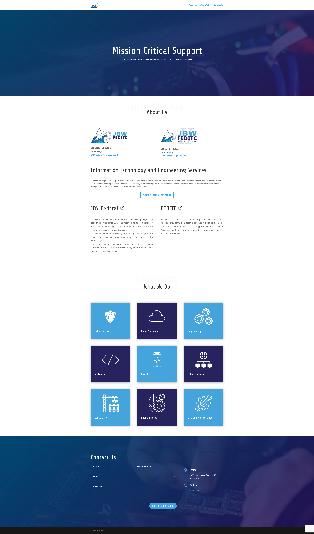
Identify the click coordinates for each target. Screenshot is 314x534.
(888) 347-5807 (196, 490)
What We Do (205, 5)
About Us (193, 5)
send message (163, 506)
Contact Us (218, 5)
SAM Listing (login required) (104, 155)
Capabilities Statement (157, 194)
